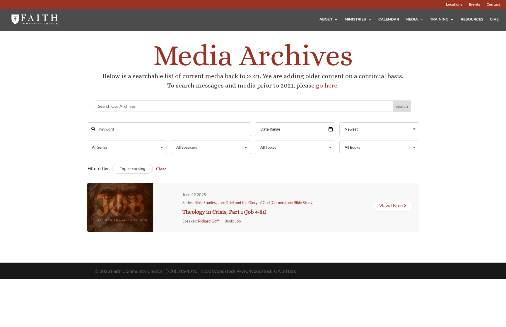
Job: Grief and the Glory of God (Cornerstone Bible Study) (266, 202)
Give (494, 19)
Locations (454, 4)
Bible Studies (205, 202)
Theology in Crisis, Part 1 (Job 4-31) (224, 212)
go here (326, 85)
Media (412, 19)
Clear (161, 168)
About (325, 19)
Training (439, 19)
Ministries (355, 19)
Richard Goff (208, 221)
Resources (472, 19)
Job (238, 221)
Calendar (388, 19)
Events (474, 4)
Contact (493, 4)
